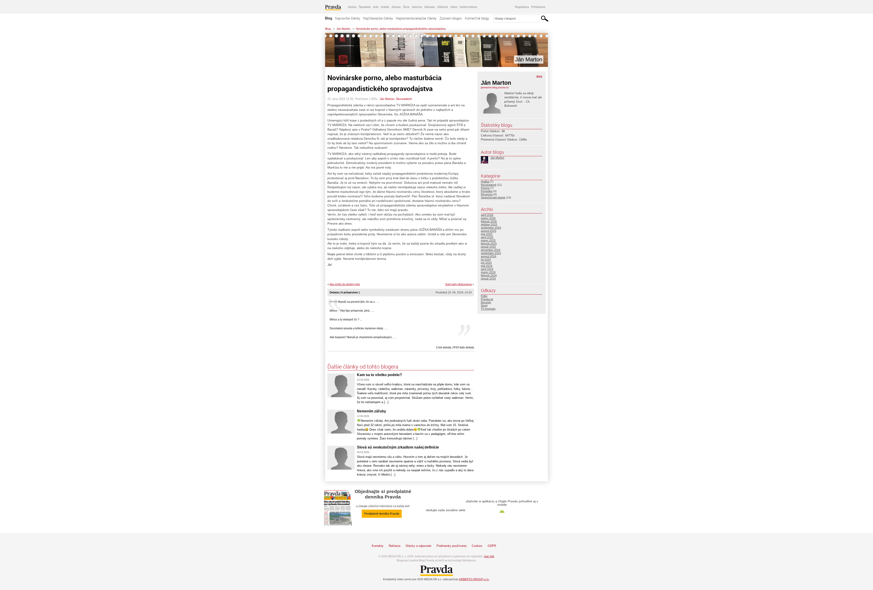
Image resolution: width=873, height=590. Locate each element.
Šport (484, 305)
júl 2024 (486, 259)
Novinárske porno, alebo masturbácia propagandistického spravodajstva (401, 28)
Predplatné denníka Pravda (381, 513)
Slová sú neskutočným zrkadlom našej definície (398, 447)
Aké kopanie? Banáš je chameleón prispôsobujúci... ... (363, 337)
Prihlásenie (538, 7)
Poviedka (486, 191)
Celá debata (443, 347)
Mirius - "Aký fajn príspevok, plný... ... (352, 310)
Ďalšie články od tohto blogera (362, 366)
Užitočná (442, 7)
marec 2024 (488, 272)
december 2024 (490, 250)
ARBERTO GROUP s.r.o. (474, 579)
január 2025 (488, 246)
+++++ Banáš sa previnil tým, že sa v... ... (354, 301)
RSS (539, 76)
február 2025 (489, 243)
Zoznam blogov (450, 18)
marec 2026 (488, 218)
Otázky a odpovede (418, 546)
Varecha (417, 7)
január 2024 (488, 278)
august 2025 (488, 231)
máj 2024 (486, 266)
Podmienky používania (451, 546)
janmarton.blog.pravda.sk (495, 87)
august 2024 (488, 256)
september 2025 (491, 227)
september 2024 (491, 253)
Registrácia (522, 7)
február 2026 (489, 221)
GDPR (492, 546)
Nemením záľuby (371, 411)
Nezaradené (404, 99)
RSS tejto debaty (463, 347)
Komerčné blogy (477, 18)
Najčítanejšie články (378, 18)
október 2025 (489, 224)
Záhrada (429, 7)
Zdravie (396, 7)
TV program (488, 308)
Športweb (365, 7)
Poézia (485, 188)
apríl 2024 (487, 269)
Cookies (477, 546)
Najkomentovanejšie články (416, 18)
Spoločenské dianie (493, 197)
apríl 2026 (487, 215)
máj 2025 (486, 234)
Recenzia (487, 194)
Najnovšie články (347, 18)
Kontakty (378, 546)
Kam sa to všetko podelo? (379, 375)
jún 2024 (486, 262)
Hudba (485, 181)
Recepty (486, 302)
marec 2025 (488, 240)
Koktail (385, 7)
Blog (328, 18)
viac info (489, 556)
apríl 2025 (487, 237)
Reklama (394, 546)
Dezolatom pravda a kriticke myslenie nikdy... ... (359, 328)
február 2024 (489, 275)
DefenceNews (468, 7)
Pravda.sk (487, 299)
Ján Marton (343, 28)
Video (453, 7)
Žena (406, 7)
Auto (376, 7)
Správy (352, 7)
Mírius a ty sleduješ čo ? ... (346, 319)
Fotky (484, 296)
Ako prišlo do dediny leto (344, 284)
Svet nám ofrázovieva (458, 284)
